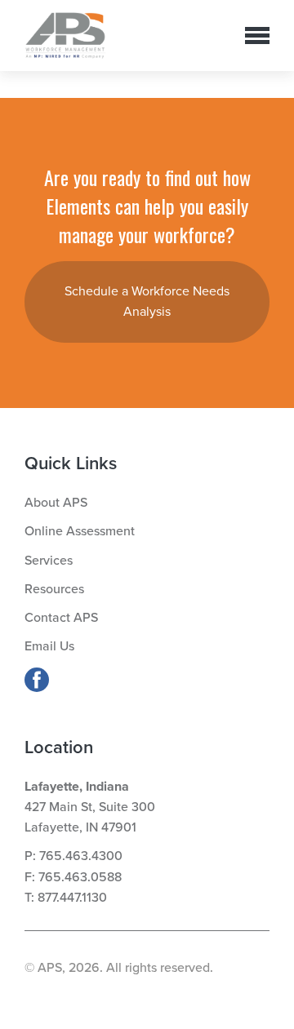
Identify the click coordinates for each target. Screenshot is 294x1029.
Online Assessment (79, 531)
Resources (54, 589)
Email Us (49, 646)
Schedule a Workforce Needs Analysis (147, 301)
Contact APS (61, 618)
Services (48, 560)
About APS (55, 503)
